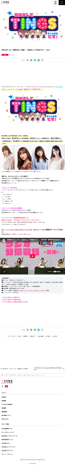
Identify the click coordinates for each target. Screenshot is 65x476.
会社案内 (4, 397)
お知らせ (5, 54)
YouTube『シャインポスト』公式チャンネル (30, 290)
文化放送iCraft (6, 443)
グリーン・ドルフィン (7, 454)
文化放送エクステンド (7, 450)
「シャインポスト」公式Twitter (11, 299)
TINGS (19, 336)
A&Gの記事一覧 (12, 375)
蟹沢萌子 (26, 336)
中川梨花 (48, 336)
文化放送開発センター (7, 428)
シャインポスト (11, 336)
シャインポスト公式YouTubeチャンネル (17, 230)
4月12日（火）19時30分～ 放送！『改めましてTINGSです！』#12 (30, 375)
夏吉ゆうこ (33, 336)
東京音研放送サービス (7, 439)
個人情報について (6, 415)
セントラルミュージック (8, 432)
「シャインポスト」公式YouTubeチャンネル (15, 302)
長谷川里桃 (41, 336)
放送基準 (4, 408)
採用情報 (4, 400)
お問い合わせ (5, 419)
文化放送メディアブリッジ (8, 447)
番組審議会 (4, 411)
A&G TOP (6, 375)
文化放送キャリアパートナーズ (10, 436)
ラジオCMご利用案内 (7, 404)
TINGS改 (55, 336)
